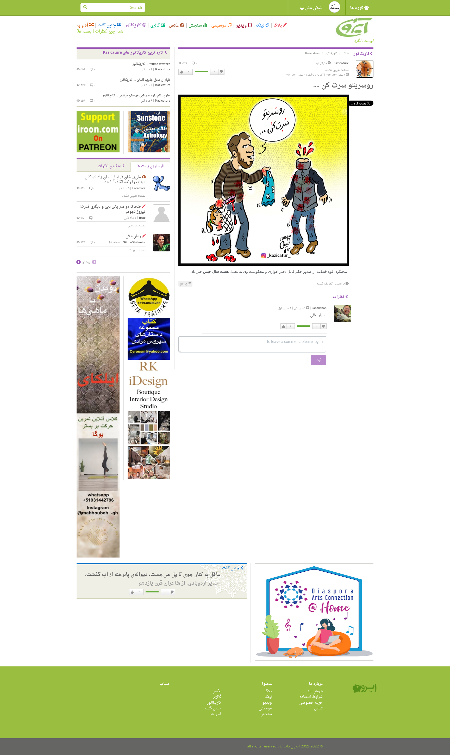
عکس (174, 25)
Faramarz (139, 188)
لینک (260, 25)
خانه (346, 53)
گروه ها (357, 8)
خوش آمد (315, 691)
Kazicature (341, 63)
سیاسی (132, 225)
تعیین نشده (332, 70)
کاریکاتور (133, 25)
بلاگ (278, 25)
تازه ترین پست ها (150, 166)
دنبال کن (322, 63)
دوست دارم (181, 72)
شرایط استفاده (311, 697)
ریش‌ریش (133, 236)
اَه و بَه (83, 25)
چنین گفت (107, 25)
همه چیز (116, 31)
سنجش (196, 25)
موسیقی (219, 25)
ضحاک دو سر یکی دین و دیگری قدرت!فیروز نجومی (112, 209)
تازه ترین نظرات (111, 166)
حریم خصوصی (311, 702)
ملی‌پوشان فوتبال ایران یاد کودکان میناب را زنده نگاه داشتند (115, 180)
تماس (318, 708)
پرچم (184, 284)
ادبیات (133, 250)
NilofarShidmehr (134, 242)
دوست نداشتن (221, 72)
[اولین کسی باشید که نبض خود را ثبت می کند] (334, 7)
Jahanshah (319, 308)
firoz (142, 218)
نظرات (100, 31)
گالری (155, 25)
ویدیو (242, 25)
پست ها (85, 31)
